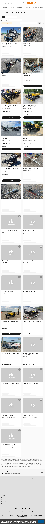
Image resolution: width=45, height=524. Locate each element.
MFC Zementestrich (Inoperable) (9, 73)
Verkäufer (17, 483)
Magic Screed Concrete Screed (30, 168)
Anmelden (30, 2)
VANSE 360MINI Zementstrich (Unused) (11, 353)
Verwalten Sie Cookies (10, 522)
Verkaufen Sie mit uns (5, 501)
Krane (31, 493)
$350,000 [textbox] (27, 80)
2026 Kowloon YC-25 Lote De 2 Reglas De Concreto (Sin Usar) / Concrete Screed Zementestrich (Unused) (10, 385)
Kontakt (41, 472)
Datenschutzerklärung (8, 511)
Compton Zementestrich (28, 260)
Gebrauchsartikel (32, 483)
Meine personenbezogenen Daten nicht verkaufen (31, 511)
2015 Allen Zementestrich (29, 291)
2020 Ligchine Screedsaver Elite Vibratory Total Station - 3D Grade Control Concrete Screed (32, 107)
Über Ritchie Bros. (4, 481)
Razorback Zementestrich (7, 291)
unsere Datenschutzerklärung (24, 522)
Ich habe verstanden (41, 521)
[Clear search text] (22, 2)
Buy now (33, 85)
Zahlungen (17, 489)
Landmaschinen (32, 487)
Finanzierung (37, 7)
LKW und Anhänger (33, 485)
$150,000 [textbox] (27, 112)
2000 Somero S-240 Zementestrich (10, 230)
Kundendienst (3, 497)
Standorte (42, 7)
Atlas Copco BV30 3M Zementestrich (10, 200)
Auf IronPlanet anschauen (29, 334)
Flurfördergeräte (32, 491)
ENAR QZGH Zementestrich (29, 200)
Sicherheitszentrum (4, 491)
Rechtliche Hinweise (17, 511)
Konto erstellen (38, 2)
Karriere (2, 487)
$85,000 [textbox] (26, 143)
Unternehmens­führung (5, 483)
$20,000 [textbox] (5, 175)
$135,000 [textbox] (5, 143)
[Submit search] (24, 2)
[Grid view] (39, 23)
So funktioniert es (19, 7)
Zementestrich (26, 43)
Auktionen (12, 7)
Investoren (3, 485)
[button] (4, 20)
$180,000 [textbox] (5, 112)
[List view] (42, 23)
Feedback (3, 503)
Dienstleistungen (29, 7)
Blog (2, 489)
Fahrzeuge (31, 489)
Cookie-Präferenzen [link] (22, 512)
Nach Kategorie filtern (5, 7)
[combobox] (29, 23)
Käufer (16, 481)
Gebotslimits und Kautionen (20, 487)
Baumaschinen (32, 481)
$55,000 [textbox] (5, 328)
